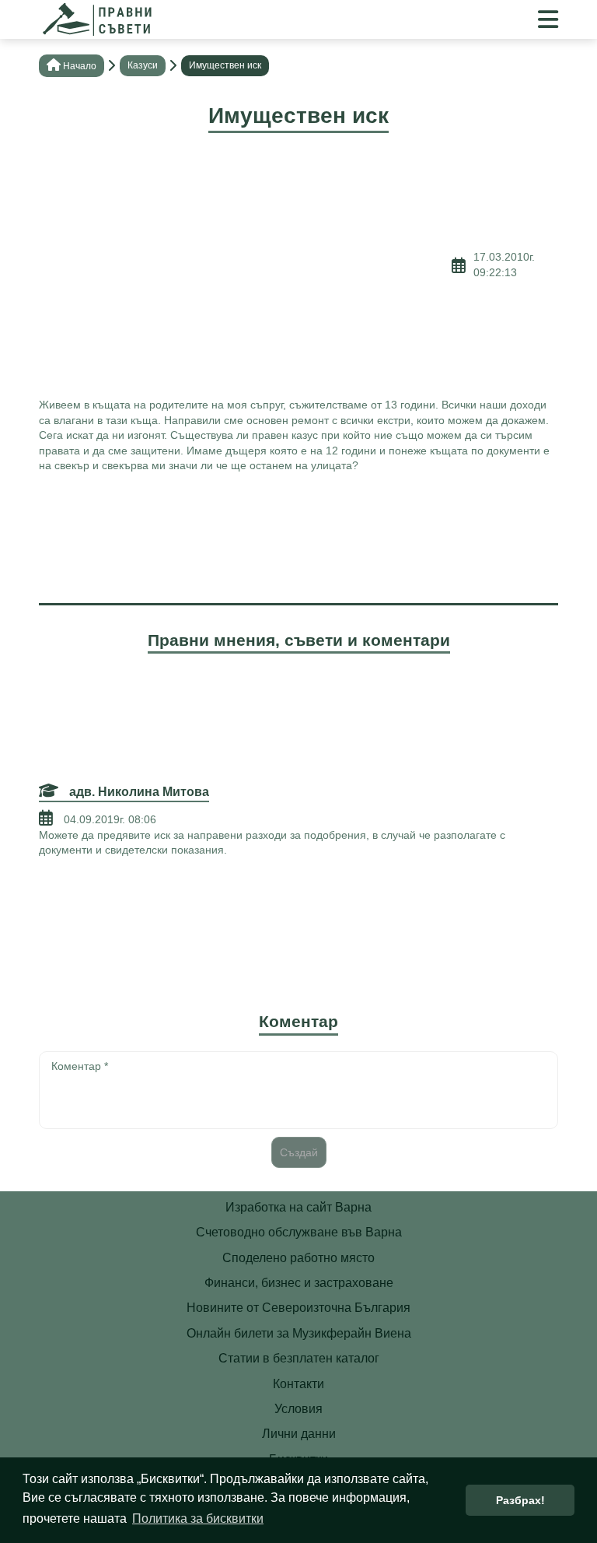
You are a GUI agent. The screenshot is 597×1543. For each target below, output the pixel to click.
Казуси (142, 65)
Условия (298, 1408)
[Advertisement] (245, 265)
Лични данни (299, 1433)
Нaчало (79, 66)
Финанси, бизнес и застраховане (298, 1282)
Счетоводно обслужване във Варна (299, 1232)
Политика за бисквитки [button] (198, 1518)
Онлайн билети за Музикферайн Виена (299, 1333)
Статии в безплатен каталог (298, 1358)
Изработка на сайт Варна (298, 1207)
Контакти (298, 1383)
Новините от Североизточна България (298, 1307)
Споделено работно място (298, 1257)
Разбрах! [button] (520, 1500)
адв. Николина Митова (137, 791)
